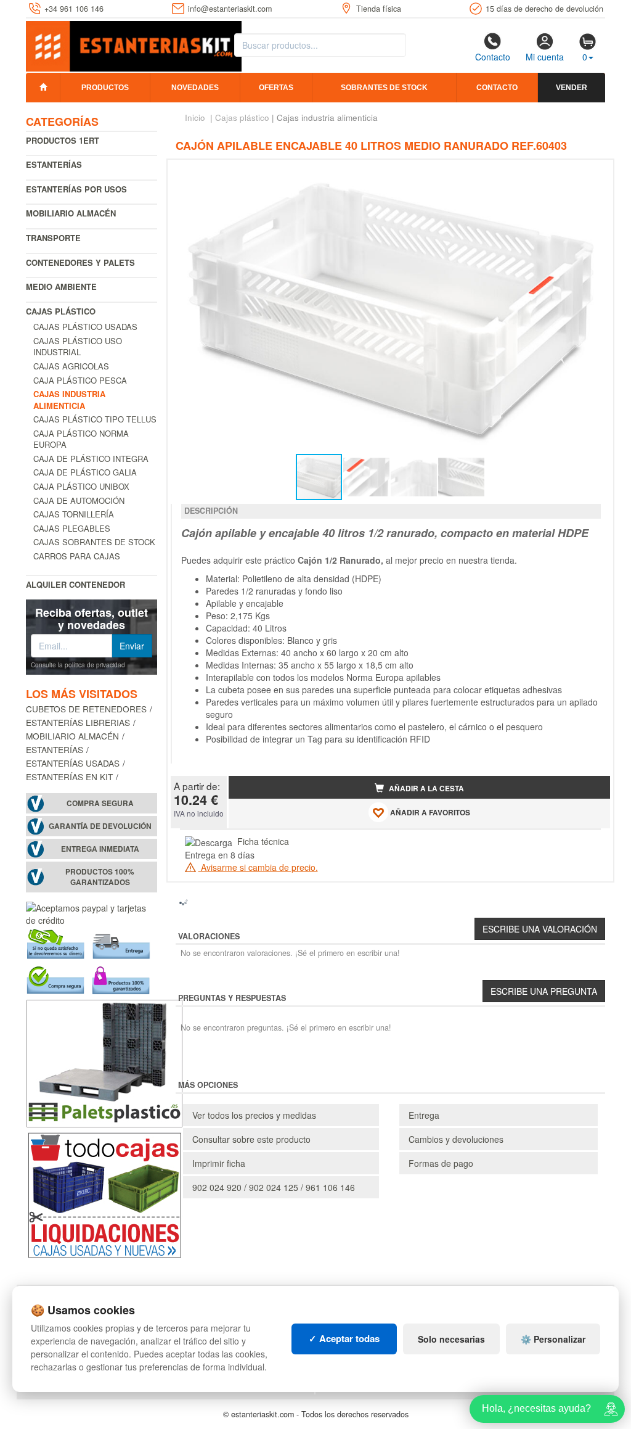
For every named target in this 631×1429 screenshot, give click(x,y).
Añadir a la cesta (425, 788)
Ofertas (276, 87)
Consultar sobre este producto (251, 1139)
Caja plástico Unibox (81, 486)
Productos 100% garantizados (99, 877)
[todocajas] (104, 1193)
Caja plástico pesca (80, 380)
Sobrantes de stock (384, 87)
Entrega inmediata (100, 849)
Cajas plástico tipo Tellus (95, 419)
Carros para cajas (76, 556)
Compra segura (100, 803)
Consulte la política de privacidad (78, 665)
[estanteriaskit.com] (134, 44)
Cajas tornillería (73, 514)
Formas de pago (441, 1163)
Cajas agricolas (71, 366)
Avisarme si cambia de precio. (258, 867)
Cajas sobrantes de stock (94, 542)
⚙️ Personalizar (553, 1339)
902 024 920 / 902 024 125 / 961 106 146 (273, 1187)
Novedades (195, 87)
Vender (571, 87)
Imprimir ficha (218, 1163)
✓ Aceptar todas (344, 1338)
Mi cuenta (545, 57)
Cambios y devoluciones (456, 1139)
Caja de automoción (78, 500)
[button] (590, 174)
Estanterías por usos (76, 189)
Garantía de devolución (100, 826)
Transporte (53, 238)
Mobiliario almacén (71, 213)
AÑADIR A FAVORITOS (429, 812)
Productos (105, 87)
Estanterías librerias (78, 722)
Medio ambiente (61, 286)
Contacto (492, 57)
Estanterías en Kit (69, 776)
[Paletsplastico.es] (104, 1061)
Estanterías (54, 164)
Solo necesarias (451, 1339)
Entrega (424, 1115)
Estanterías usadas (73, 763)
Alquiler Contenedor (75, 584)
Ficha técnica (263, 841)
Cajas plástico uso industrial (77, 346)
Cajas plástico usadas (85, 326)
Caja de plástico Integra (91, 458)
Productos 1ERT (62, 140)
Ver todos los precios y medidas (254, 1115)
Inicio (195, 117)
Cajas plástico (61, 311)
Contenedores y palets (80, 262)
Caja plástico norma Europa (81, 439)
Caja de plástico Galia (85, 472)
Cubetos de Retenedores (86, 708)
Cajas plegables (71, 528)
